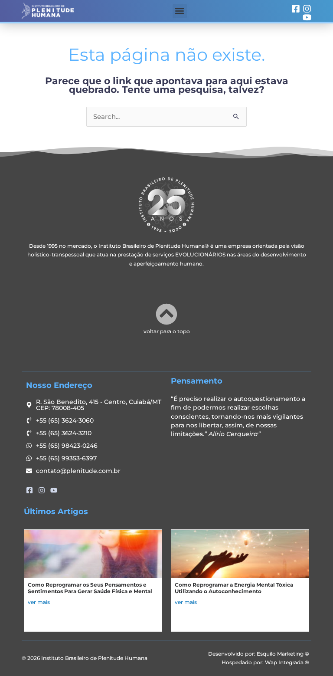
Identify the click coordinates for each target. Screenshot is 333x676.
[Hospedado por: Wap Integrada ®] (238, 662)
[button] (180, 11)
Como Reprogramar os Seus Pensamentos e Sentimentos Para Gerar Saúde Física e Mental (90, 588)
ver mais (39, 602)
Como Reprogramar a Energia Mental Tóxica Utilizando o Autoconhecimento (234, 588)
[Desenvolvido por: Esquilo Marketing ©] (238, 654)
